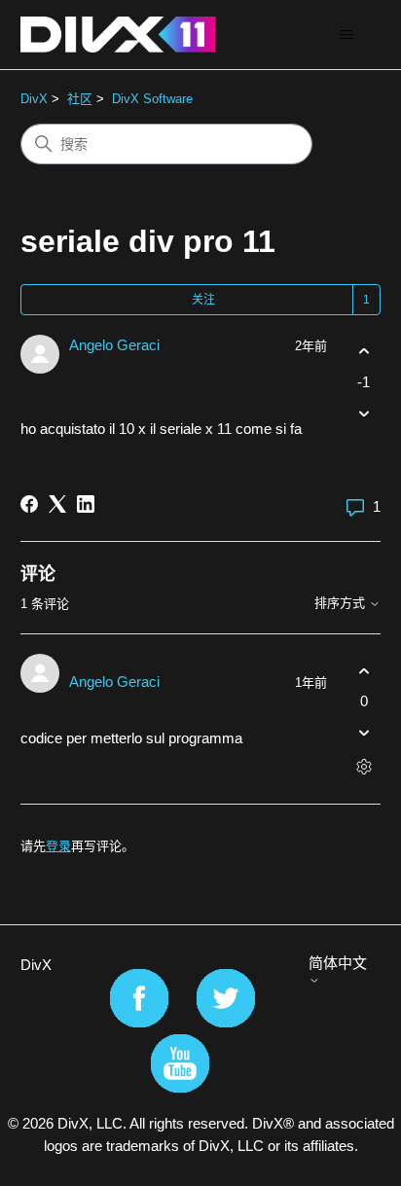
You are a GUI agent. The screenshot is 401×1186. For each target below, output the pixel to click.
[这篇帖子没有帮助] (363, 413)
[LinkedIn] (85, 504)
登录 (58, 846)
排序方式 (341, 603)
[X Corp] (57, 504)
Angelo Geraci (114, 345)
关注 (203, 299)
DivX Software (152, 98)
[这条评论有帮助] (363, 671)
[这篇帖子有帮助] (363, 352)
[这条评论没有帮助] (363, 733)
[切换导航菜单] (346, 35)
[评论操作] (363, 767)
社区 (79, 98)
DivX (34, 98)
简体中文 (338, 962)
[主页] (118, 35)
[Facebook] (29, 504)
